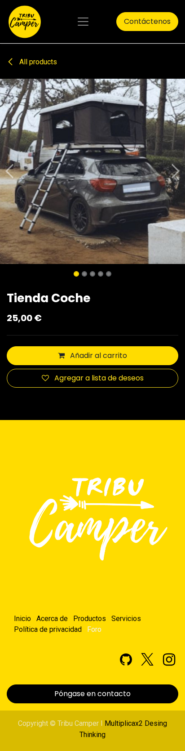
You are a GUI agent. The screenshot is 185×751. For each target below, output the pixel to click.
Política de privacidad (48, 629)
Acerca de (52, 618)
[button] (9, 171)
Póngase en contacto (92, 693)
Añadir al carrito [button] (97, 355)
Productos (89, 618)
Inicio (22, 618)
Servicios (126, 618)
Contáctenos (147, 21)
